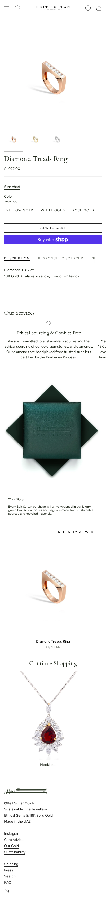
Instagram (12, 833)
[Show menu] (7, 8)
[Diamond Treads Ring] (53, 587)
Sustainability (14, 852)
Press (8, 870)
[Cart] (98, 8)
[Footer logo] (25, 791)
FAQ (7, 882)
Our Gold (11, 846)
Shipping (11, 864)
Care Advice (14, 840)
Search (10, 876)
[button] (17, 8)
